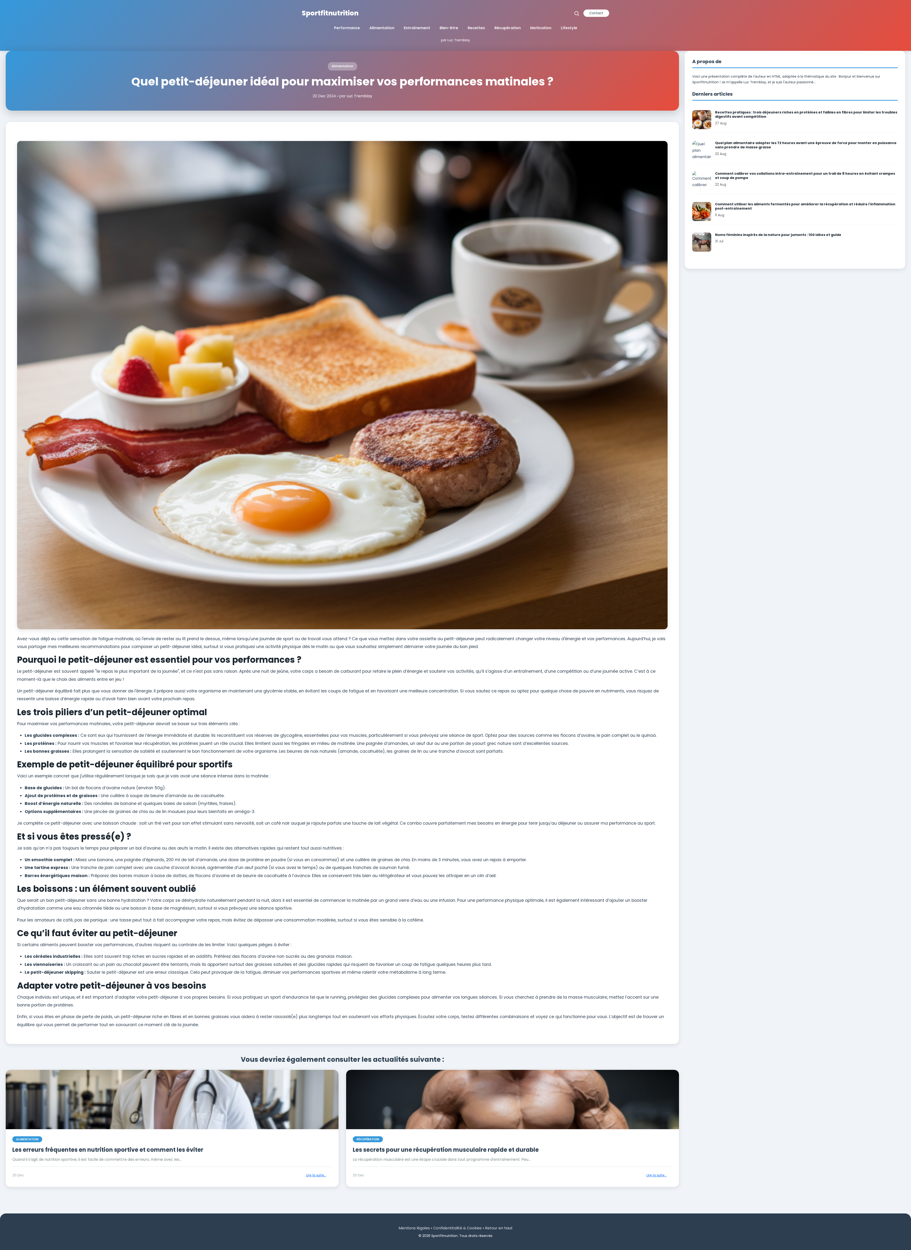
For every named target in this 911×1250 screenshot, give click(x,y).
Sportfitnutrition (330, 13)
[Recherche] (577, 13)
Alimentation (381, 28)
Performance (347, 28)
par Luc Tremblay (455, 40)
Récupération (507, 28)
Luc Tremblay (359, 96)
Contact (596, 13)
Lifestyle (569, 28)
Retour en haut (499, 1228)
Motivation (540, 28)
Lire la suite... (316, 1175)
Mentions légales (414, 1228)
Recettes (476, 28)
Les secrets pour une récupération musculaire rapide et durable (446, 1150)
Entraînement (417, 28)
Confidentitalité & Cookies (457, 1228)
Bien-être (449, 28)
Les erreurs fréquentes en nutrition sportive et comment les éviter (107, 1150)
